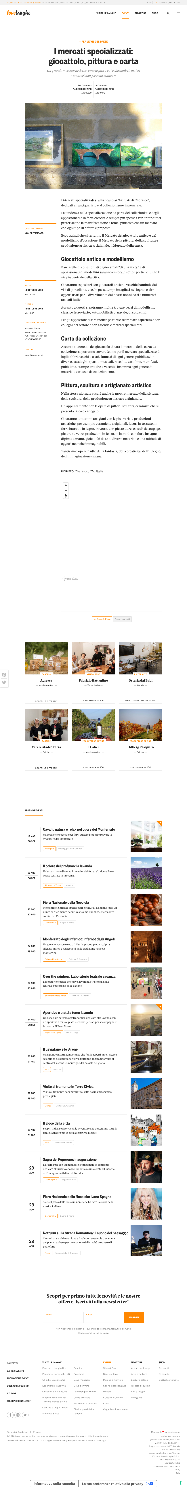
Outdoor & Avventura (54, 1391)
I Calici (93, 747)
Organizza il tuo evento (116, 1409)
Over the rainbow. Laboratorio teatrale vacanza (79, 976)
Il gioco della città (56, 1123)
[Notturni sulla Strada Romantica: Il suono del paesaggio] (146, 1240)
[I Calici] (93, 725)
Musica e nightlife (113, 1379)
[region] (112, 531)
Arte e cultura (139, 1374)
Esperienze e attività (54, 1385)
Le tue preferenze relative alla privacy (112, 1484)
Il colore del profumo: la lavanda (67, 865)
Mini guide (136, 1397)
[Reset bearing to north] (65, 496)
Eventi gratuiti (122, 619)
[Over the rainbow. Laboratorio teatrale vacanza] (146, 983)
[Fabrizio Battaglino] (93, 658)
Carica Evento (15, 1370)
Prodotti (164, 1368)
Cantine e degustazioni (55, 1407)
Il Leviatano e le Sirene (60, 1049)
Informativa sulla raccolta (54, 1484)
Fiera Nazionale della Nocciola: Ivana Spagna (77, 1196)
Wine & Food (110, 1368)
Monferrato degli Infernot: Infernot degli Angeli (79, 939)
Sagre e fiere (110, 1374)
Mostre (107, 1391)
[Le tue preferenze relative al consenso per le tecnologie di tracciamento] (180, 1482)
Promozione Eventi (18, 1378)
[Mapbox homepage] (70, 579)
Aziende (11, 1393)
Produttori (165, 1374)
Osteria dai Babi (140, 680)
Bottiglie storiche (169, 1379)
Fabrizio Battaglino (93, 680)
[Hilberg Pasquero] (140, 725)
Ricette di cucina (140, 1385)
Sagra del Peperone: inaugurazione (70, 1159)
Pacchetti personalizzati (56, 1374)
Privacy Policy (67, 1440)
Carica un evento (169, 2)
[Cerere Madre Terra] (46, 725)
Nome (49, 1314)
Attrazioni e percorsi (85, 1403)
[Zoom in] (65, 485)
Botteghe (79, 1374)
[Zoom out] (65, 490)
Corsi (106, 1403)
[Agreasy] (46, 658)
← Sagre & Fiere (102, 619)
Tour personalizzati (19, 1401)
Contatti (12, 1363)
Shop (155, 13)
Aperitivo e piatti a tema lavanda (68, 1012)
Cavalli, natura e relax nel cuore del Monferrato (79, 829)
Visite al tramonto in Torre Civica (68, 1086)
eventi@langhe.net (34, 355)
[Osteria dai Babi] (140, 658)
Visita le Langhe (106, 13)
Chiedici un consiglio (53, 1379)
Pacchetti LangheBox (54, 1368)
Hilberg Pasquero (140, 747)
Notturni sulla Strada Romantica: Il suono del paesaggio (85, 1232)
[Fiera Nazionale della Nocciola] (146, 910)
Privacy (37, 1432)
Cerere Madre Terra (46, 747)
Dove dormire (81, 1385)
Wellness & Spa (51, 1413)
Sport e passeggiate (114, 1385)
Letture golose (139, 1379)
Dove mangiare (82, 1379)
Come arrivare (82, 1397)
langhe (18, 13)
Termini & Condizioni (17, 1432)
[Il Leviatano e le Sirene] (146, 1057)
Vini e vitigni (138, 1391)
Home (10, 2)
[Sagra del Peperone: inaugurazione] (146, 1167)
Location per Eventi (85, 1391)
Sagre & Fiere (33, 2)
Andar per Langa (140, 1368)
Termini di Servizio (86, 1440)
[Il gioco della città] (146, 1130)
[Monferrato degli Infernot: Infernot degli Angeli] (146, 947)
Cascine (78, 1368)
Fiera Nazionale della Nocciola (66, 902)
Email (89, 1314)
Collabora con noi (18, 1385)
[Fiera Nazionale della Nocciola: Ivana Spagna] (146, 1204)
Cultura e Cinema (113, 1397)
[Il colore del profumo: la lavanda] (146, 873)
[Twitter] (4, 682)
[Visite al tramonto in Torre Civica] (146, 1094)
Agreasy (46, 680)
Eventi (19, 2)
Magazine (140, 13)
